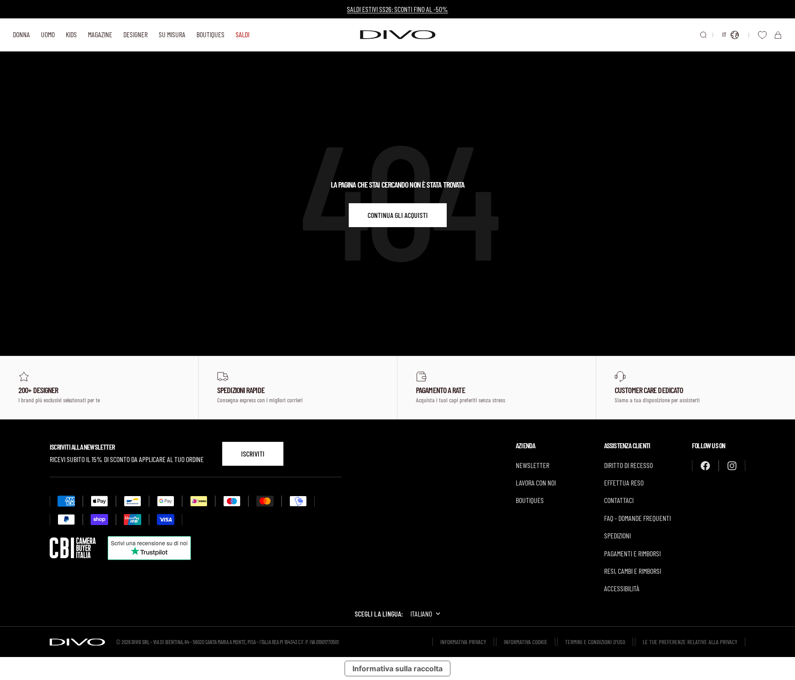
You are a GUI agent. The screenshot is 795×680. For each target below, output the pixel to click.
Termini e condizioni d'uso (595, 642)
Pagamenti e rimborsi (632, 553)
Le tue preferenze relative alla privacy (690, 642)
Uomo (48, 34)
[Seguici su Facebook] (705, 465)
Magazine (100, 34)
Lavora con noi (536, 482)
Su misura (172, 34)
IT (724, 34)
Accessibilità (621, 588)
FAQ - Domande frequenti (637, 518)
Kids (71, 34)
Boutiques (210, 34)
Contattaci (619, 500)
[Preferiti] (762, 35)
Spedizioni (617, 535)
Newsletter (532, 465)
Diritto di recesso (628, 465)
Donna (21, 34)
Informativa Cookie (525, 642)
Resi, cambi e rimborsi (632, 570)
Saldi (242, 34)
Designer (135, 34)
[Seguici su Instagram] (731, 465)
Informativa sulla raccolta (397, 668)
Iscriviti (253, 453)
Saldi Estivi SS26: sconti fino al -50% (397, 9)
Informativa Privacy (463, 642)
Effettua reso (624, 482)
